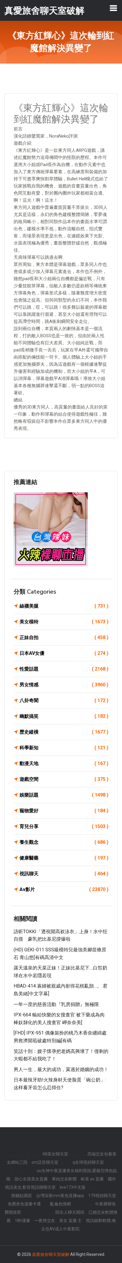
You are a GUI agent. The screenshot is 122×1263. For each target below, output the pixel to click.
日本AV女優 (64, 653)
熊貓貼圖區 (21, 1195)
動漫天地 (64, 763)
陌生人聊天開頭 (69, 1212)
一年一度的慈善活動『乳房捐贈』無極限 (56, 1004)
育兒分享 (64, 826)
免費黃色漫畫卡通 (24, 1203)
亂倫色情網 (60, 1203)
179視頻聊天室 (102, 1195)
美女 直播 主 (70, 1220)
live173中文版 (73, 1187)
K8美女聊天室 (55, 1154)
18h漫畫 (22, 1220)
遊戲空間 (64, 779)
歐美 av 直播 (92, 1179)
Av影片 (64, 889)
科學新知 (64, 747)
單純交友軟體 (64, 1179)
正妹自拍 (64, 637)
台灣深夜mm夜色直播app (60, 1195)
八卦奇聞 (64, 700)
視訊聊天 (64, 873)
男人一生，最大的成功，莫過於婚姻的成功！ (61, 1069)
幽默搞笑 (64, 716)
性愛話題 (64, 669)
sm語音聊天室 (45, 1162)
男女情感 (64, 685)
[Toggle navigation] (113, 8)
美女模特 (64, 622)
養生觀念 (64, 842)
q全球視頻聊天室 (88, 1162)
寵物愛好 (64, 810)
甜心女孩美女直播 (31, 1179)
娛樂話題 (64, 795)
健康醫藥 (64, 858)
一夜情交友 (44, 1220)
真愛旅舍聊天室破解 (50, 1254)
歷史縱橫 (64, 732)
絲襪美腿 (64, 606)
